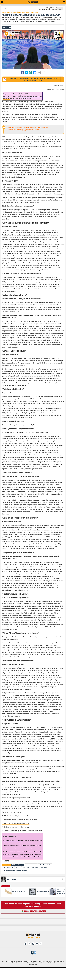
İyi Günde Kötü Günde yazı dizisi (12, 812)
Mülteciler (5, 156)
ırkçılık (9, 139)
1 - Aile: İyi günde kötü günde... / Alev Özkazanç (18, 816)
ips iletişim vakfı (31, 864)
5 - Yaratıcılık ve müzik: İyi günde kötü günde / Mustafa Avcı (22, 831)
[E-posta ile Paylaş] (43, 72)
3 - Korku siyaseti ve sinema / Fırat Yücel (15, 823)
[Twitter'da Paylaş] (26, 72)
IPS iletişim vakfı (8, 867)
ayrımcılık (16, 139)
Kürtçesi (52, 89)
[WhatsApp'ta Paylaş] (30, 72)
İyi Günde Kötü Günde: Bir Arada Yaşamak (12, 840)
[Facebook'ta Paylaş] (22, 72)
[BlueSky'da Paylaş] (34, 72)
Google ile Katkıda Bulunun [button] (35, 911)
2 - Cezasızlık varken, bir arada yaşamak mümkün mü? (20, 819)
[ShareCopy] (39, 72)
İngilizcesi (56, 89)
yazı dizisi (44, 867)
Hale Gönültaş (11, 879)
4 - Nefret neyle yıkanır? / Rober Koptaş (15, 827)
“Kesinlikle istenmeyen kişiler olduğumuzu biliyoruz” (31, 14)
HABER (5, 8)
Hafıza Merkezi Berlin (16, 94)
